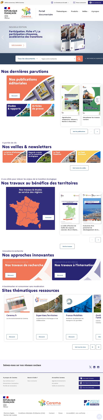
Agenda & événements (59, 381)
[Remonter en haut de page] (99, 416)
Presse (60, 413)
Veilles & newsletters (58, 386)
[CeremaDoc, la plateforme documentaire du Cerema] (26, 12)
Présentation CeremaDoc (11, 383)
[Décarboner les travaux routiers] (91, 105)
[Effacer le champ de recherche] (75, 59)
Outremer (48, 217)
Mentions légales (9, 413)
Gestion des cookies (10, 415)
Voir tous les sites (80, 347)
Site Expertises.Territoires (90, 383)
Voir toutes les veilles (79, 168)
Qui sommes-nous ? (9, 381)
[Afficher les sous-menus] (68, 2)
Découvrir (17, 45)
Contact (52, 413)
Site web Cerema (88, 378)
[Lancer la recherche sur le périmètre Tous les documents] (79, 59)
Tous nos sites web (88, 387)
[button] (59, 2)
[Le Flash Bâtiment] (88, 156)
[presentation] (97, 131)
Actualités (55, 383)
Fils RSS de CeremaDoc (10, 386)
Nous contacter (32, 381)
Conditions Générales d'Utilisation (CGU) (31, 413)
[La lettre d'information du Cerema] (14, 156)
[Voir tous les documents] (67, 246)
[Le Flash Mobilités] (64, 156)
